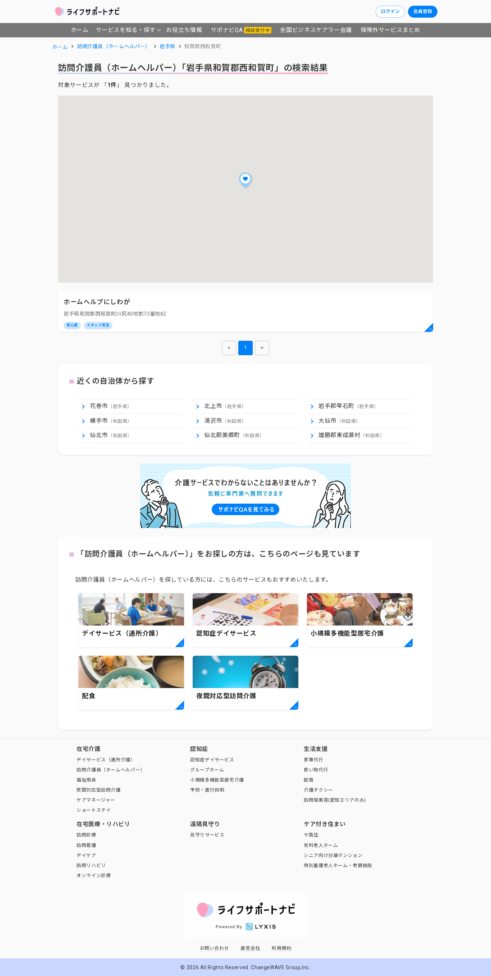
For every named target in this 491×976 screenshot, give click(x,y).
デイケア (86, 855)
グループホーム (207, 770)
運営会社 (250, 948)
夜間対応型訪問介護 (99, 790)
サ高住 (311, 835)
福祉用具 (86, 780)
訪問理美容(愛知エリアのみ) (335, 800)
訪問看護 (86, 845)
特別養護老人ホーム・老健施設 (338, 865)
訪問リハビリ (91, 865)
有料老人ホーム (321, 845)
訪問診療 (86, 835)
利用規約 (282, 948)
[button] (245, 180)
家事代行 (313, 759)
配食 (308, 780)
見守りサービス (207, 835)
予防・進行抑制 (207, 790)
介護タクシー (318, 790)
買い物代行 (316, 770)
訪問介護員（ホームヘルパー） (111, 770)
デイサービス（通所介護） (106, 759)
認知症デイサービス (212, 759)
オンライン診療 (94, 875)
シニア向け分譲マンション (333, 855)
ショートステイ (94, 810)
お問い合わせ (214, 948)
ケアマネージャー (96, 800)
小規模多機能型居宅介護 (217, 780)
